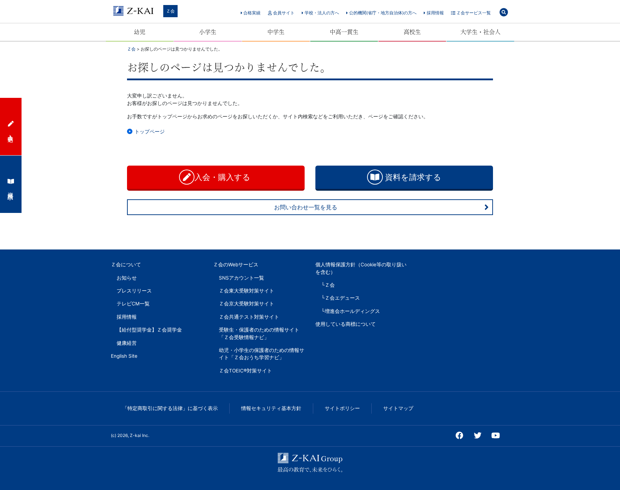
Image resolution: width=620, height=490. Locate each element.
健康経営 (127, 343)
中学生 (276, 32)
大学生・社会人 (480, 32)
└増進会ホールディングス (350, 311)
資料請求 (10, 189)
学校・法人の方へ (321, 12)
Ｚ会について (126, 264)
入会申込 (10, 131)
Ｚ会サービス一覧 (473, 12)
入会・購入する (223, 177)
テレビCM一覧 (133, 303)
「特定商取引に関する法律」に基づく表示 (170, 408)
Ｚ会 (170, 11)
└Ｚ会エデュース (340, 298)
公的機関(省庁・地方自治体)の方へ (382, 12)
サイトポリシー (342, 408)
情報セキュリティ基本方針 (271, 408)
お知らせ (127, 278)
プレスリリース (134, 291)
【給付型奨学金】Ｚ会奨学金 (149, 330)
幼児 (139, 32)
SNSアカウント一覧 (241, 278)
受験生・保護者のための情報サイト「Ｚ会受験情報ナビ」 (259, 333)
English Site (124, 356)
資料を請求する (412, 177)
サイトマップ (398, 408)
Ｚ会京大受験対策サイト (246, 303)
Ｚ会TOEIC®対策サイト (245, 371)
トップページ (150, 131)
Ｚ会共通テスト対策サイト (249, 317)
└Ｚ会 (328, 285)
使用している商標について (345, 324)
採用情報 (435, 12)
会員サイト (283, 12)
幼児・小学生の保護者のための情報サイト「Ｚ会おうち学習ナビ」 (261, 353)
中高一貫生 (344, 32)
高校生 (412, 32)
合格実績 (251, 12)
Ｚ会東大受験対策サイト (246, 291)
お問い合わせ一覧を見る (305, 207)
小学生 (207, 32)
